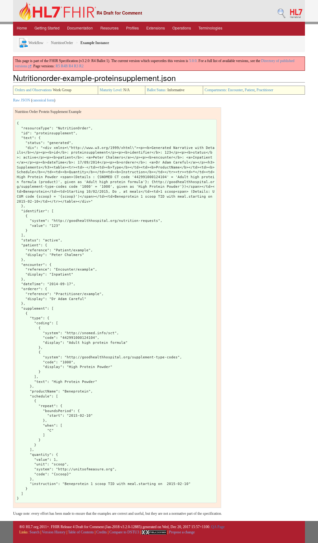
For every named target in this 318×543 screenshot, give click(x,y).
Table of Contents (81, 532)
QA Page (218, 527)
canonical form (43, 100)
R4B (64, 66)
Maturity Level (110, 90)
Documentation (80, 27)
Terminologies (210, 27)
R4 (71, 66)
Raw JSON (21, 100)
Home (22, 27)
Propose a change (182, 532)
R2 (81, 66)
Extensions (155, 27)
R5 (58, 66)
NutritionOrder (62, 43)
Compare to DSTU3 (124, 532)
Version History (54, 532)
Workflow (35, 43)
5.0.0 (193, 61)
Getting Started (47, 27)
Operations (181, 27)
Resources (109, 27)
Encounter (235, 90)
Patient (250, 90)
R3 (76, 66)
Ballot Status (156, 90)
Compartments (215, 90)
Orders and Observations (33, 90)
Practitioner (265, 90)
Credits (101, 532)
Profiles (132, 27)
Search (34, 532)
